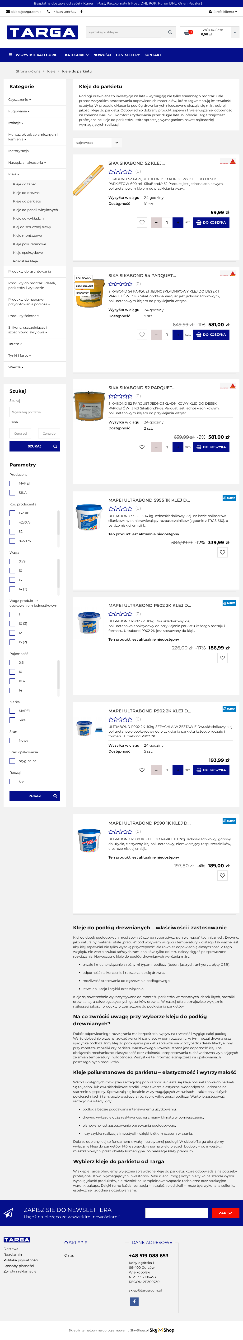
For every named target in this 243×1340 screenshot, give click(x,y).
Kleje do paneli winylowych (35, 210)
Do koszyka (214, 222)
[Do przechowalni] (142, 222)
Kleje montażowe (27, 235)
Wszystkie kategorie (36, 55)
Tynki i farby (18, 355)
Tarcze (14, 344)
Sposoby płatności (19, 1266)
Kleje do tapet (24, 184)
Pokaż (34, 796)
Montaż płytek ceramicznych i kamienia (33, 136)
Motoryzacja (18, 151)
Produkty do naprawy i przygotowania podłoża (28, 301)
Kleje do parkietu (27, 201)
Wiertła (15, 367)
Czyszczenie (18, 99)
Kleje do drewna (26, 193)
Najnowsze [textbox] (84, 142)
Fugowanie (18, 111)
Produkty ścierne (22, 316)
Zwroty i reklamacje (20, 1271)
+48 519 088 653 (64, 12)
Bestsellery (128, 55)
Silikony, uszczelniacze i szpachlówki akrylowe (27, 329)
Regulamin (13, 1254)
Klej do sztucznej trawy (32, 227)
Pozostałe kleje (25, 261)
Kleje (12, 174)
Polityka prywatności (21, 1260)
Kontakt (153, 55)
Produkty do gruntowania (29, 271)
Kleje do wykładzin (28, 218)
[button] (75, 1243)
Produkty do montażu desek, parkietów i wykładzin (32, 285)
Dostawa (11, 1249)
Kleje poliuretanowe (29, 244)
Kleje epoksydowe (28, 252)
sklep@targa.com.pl (26, 12)
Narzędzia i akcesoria (26, 162)
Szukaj (35, 446)
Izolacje (15, 123)
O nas (69, 1255)
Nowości (102, 55)
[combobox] (97, 143)
